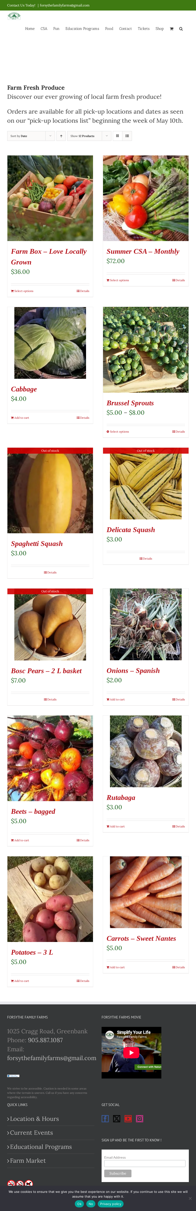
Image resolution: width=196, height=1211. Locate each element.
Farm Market (28, 1160)
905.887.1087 (45, 1040)
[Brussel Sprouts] (146, 350)
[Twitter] (116, 1118)
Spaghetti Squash (37, 543)
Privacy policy (110, 1204)
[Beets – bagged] (50, 758)
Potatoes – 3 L (32, 952)
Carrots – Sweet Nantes (141, 938)
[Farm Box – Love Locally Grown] (50, 198)
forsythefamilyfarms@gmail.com (65, 5)
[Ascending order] (61, 136)
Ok (79, 1204)
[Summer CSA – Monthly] (146, 198)
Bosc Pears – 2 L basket (46, 671)
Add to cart (21, 417)
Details (84, 291)
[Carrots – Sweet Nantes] (146, 892)
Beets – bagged (33, 811)
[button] (181, 28)
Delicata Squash (131, 530)
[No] (190, 1198)
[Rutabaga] (146, 751)
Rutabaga (121, 797)
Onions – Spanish (133, 670)
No (91, 1204)
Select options (23, 291)
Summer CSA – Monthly (143, 251)
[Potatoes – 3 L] (50, 899)
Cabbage (24, 389)
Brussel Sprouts (130, 403)
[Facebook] (105, 1118)
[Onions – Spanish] (146, 625)
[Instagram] (139, 1118)
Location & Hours (34, 1119)
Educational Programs (41, 1146)
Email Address (115, 1157)
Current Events (31, 1132)
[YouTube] (128, 1118)
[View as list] (127, 136)
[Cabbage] (50, 343)
